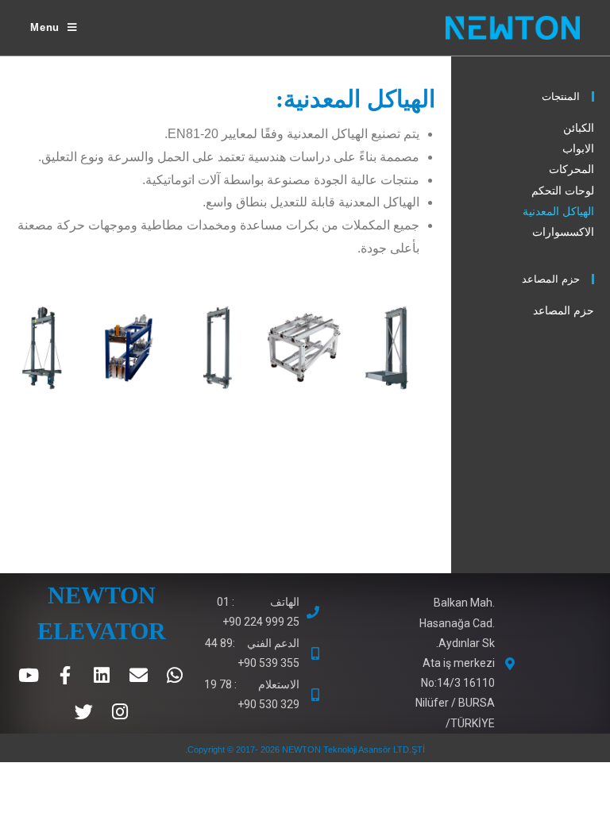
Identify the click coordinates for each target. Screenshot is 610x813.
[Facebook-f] (65, 675)
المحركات (571, 169)
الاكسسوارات (563, 231)
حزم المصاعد (563, 310)
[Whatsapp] (174, 675)
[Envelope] (138, 675)
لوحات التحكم (562, 190)
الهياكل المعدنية (558, 211)
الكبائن (578, 127)
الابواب (578, 148)
